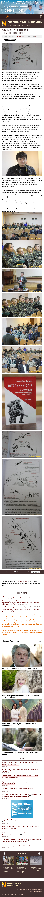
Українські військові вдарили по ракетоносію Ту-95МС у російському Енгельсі (20, 827)
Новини (22, 758)
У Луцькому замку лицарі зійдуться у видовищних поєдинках (18, 789)
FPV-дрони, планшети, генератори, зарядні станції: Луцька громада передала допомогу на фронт (21, 840)
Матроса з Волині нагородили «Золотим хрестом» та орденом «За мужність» (19, 763)
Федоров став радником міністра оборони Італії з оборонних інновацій (18, 782)
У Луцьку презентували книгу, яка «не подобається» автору (21, 597)
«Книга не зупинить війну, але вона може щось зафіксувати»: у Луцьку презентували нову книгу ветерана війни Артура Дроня (21, 602)
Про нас (4, 894)
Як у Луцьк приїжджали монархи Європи (15, 607)
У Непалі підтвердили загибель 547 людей (16, 846)
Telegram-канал (22, 581)
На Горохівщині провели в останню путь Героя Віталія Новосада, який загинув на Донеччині (21, 870)
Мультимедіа (22, 853)
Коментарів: (21, 36)
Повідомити (35, 572)
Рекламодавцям (19, 894)
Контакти (10, 894)
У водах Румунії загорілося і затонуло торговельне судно (21, 820)
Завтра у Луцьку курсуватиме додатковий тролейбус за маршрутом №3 (20, 770)
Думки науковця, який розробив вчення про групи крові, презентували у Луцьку (20, 610)
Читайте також (22, 593)
